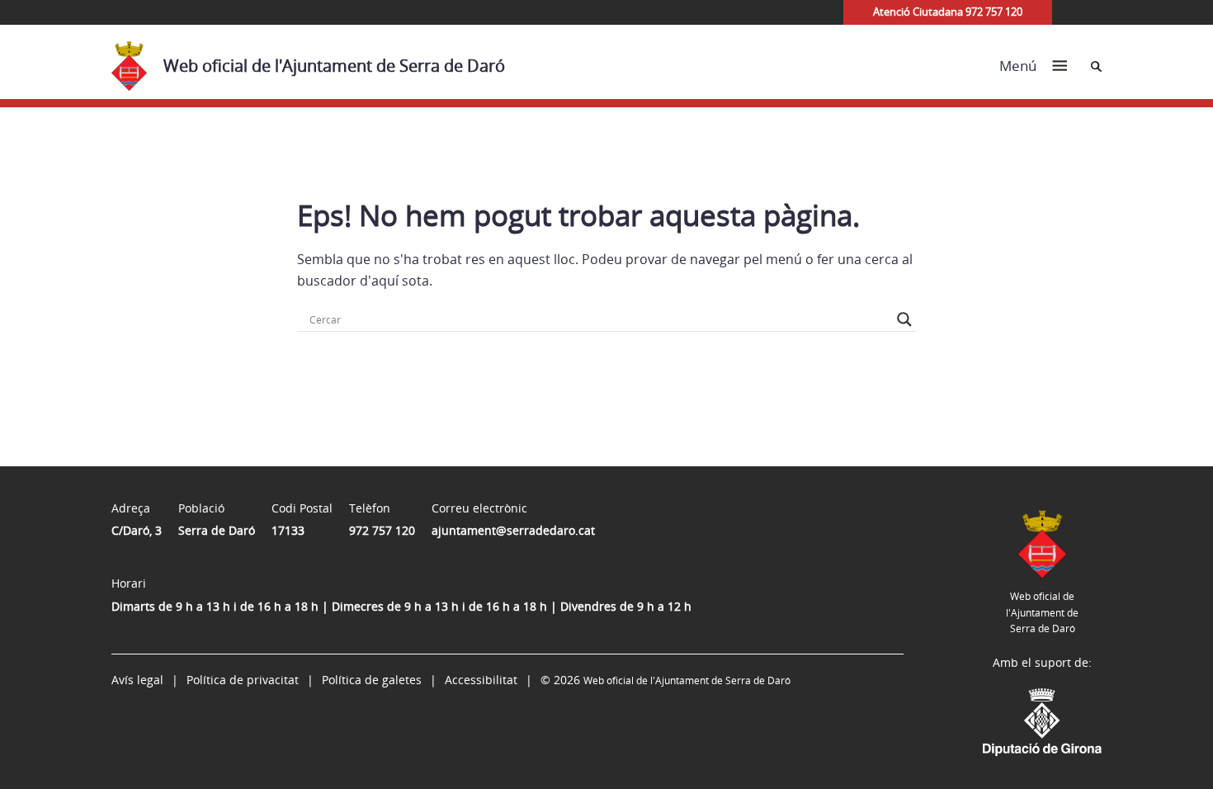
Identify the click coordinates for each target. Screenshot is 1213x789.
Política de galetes (372, 679)
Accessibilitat (481, 679)
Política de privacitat (242, 679)
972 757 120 (382, 530)
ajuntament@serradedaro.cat (513, 530)
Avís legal (137, 679)
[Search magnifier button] (904, 319)
